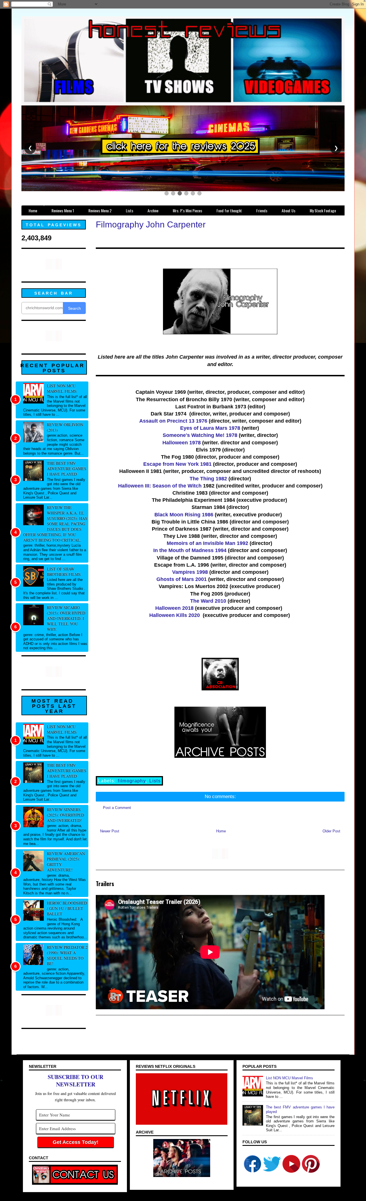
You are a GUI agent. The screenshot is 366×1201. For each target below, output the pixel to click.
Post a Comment (117, 808)
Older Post (331, 831)
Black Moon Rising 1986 (183, 514)
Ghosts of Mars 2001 (181, 579)
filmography (132, 780)
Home (221, 831)
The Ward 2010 (208, 601)
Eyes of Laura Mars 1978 (210, 428)
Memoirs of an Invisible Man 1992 (207, 543)
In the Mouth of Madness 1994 (189, 550)
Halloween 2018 (175, 608)
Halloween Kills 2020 (174, 615)
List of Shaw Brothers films (64, 571)
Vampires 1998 (190, 572)
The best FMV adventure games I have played (66, 468)
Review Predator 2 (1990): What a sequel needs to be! (67, 955)
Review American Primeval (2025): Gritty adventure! (66, 861)
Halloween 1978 (181, 442)
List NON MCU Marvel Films (62, 388)
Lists (155, 780)
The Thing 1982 (208, 478)
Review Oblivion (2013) (65, 427)
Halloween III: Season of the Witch (160, 486)
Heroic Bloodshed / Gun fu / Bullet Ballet (67, 908)
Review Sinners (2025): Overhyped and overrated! (65, 815)
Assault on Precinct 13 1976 (173, 421)
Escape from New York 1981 (177, 464)
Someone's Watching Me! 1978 (200, 435)
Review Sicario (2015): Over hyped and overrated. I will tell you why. (66, 618)
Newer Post (109, 831)
